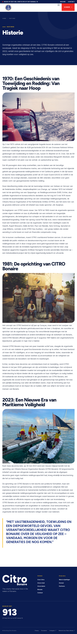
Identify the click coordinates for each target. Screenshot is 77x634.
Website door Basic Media (66, 630)
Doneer (67, 7)
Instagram (52, 630)
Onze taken (41, 586)
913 (9, 612)
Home (4, 18)
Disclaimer (44, 630)
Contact (71, 1)
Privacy (37, 630)
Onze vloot (41, 583)
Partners (62, 586)
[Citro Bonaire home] (8, 7)
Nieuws (63, 1)
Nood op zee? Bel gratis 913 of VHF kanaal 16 (21, 1)
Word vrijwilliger (64, 579)
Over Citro (40, 579)
